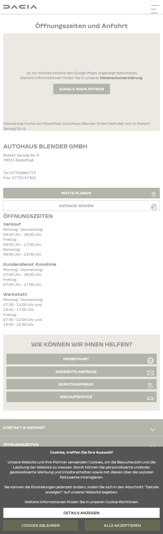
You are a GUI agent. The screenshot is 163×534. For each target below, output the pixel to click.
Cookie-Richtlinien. (122, 502)
